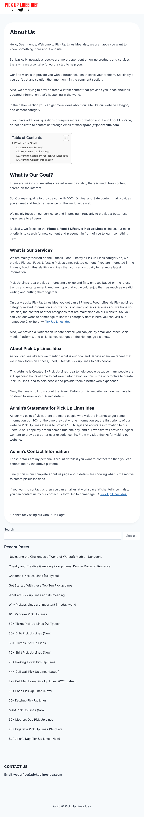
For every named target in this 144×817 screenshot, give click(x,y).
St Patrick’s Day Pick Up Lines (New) (34, 738)
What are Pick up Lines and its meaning (37, 595)
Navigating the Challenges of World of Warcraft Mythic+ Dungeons (55, 556)
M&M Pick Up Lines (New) (27, 710)
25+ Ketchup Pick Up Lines (28, 700)
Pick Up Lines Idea (57, 321)
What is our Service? (31, 147)
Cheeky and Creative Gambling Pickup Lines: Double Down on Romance (59, 566)
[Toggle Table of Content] (64, 138)
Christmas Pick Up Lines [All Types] (34, 576)
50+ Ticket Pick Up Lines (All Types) (34, 623)
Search (9, 529)
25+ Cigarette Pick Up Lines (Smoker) (35, 729)
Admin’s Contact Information (37, 159)
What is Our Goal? (25, 143)
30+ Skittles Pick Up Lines (27, 643)
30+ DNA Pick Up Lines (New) (30, 633)
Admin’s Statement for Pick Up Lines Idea (44, 155)
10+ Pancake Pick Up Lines (28, 614)
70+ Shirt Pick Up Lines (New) (30, 652)
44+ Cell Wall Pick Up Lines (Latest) (34, 671)
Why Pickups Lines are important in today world (42, 604)
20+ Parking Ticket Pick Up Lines (32, 662)
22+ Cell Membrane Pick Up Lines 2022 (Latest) (43, 681)
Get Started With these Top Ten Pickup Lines (40, 585)
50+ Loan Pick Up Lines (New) (30, 691)
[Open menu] (136, 7)
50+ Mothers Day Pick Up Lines (31, 719)
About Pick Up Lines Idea (35, 151)
